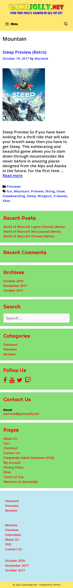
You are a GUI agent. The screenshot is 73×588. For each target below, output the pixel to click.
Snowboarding (14, 196)
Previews (14, 186)
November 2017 (15, 286)
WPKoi (56, 584)
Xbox (6, 200)
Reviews (9, 354)
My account (12, 463)
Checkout (10, 448)
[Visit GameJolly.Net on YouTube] (12, 381)
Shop (7, 472)
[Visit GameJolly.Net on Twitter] (19, 381)
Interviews (13, 535)
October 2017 (13, 290)
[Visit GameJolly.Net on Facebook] (5, 381)
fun (9, 191)
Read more (12, 175)
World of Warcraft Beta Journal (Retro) (32, 231)
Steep (31, 196)
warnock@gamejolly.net (21, 414)
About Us (10, 439)
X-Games (60, 196)
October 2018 (13, 281)
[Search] (66, 24)
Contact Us (11, 453)
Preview (37, 191)
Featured (10, 345)
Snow (61, 191)
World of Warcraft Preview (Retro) (28, 236)
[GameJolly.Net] (36, 8)
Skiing (50, 191)
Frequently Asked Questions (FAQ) (28, 458)
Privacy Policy (13, 467)
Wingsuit (45, 196)
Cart (6, 443)
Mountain (21, 191)
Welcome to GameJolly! (20, 482)
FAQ (8, 544)
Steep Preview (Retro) (24, 52)
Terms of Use (13, 477)
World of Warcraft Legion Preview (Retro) (34, 227)
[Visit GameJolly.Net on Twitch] (28, 381)
